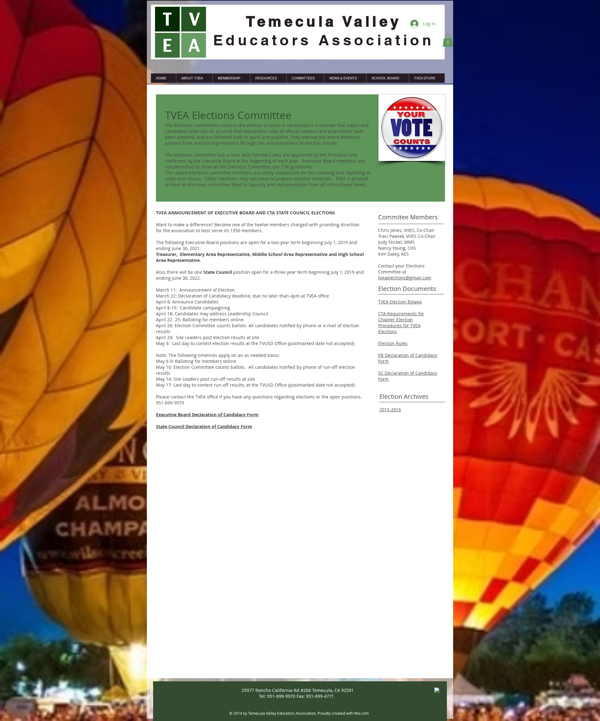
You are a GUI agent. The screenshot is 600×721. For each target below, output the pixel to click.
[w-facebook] (437, 690)
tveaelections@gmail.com (404, 278)
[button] (447, 40)
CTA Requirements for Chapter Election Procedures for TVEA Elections (401, 322)
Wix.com (361, 713)
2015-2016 (390, 410)
